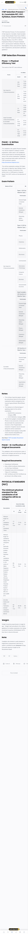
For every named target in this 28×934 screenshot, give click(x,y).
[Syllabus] (15, 656)
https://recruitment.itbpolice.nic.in (10, 162)
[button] (2, 2)
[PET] (9, 656)
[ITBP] (4, 656)
